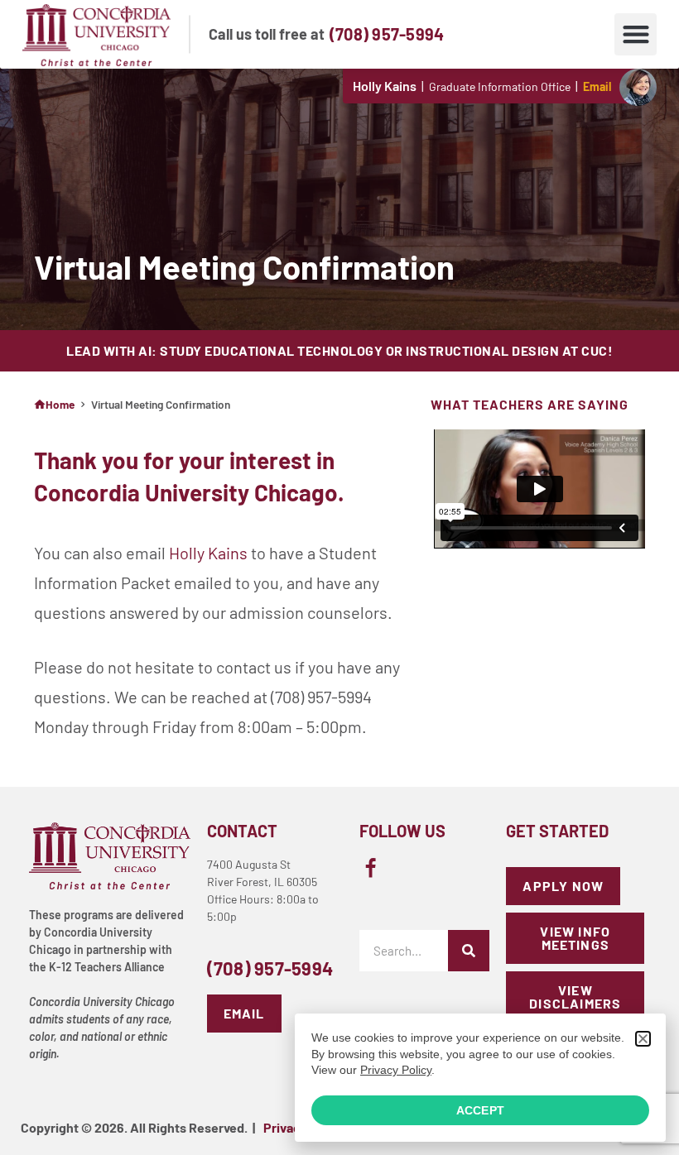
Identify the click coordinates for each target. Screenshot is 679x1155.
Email (597, 86)
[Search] (468, 950)
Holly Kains (208, 553)
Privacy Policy (395, 1069)
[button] (635, 34)
